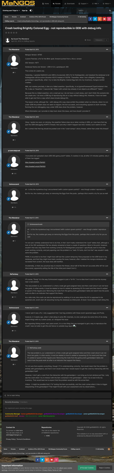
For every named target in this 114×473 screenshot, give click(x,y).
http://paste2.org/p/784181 (35, 162)
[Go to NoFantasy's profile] (14, 284)
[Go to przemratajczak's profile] (14, 161)
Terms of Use (57, 470)
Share (88, 40)
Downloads (70, 3)
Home (46, 3)
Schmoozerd (14, 184)
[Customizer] (31, 10)
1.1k (14, 207)
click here (19, 430)
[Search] (110, 10)
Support (84, 3)
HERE (48, 436)
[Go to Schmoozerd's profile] (14, 194)
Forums (57, 3)
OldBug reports (29, 41)
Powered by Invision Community (102, 460)
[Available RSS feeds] (108, 449)
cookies (15, 468)
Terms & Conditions (23, 439)
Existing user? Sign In (11, 10)
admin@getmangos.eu (14, 435)
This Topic (101, 10)
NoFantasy (14, 274)
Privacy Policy (10, 439)
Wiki (96, 3)
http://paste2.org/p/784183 (35, 166)
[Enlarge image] (74, 326)
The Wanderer (14, 49)
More (107, 3)
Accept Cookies (88, 468)
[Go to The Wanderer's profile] (14, 60)
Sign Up (24, 10)
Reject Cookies (104, 468)
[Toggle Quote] (28, 224)
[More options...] (107, 49)
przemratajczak (14, 150)
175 (14, 297)
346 (14, 173)
